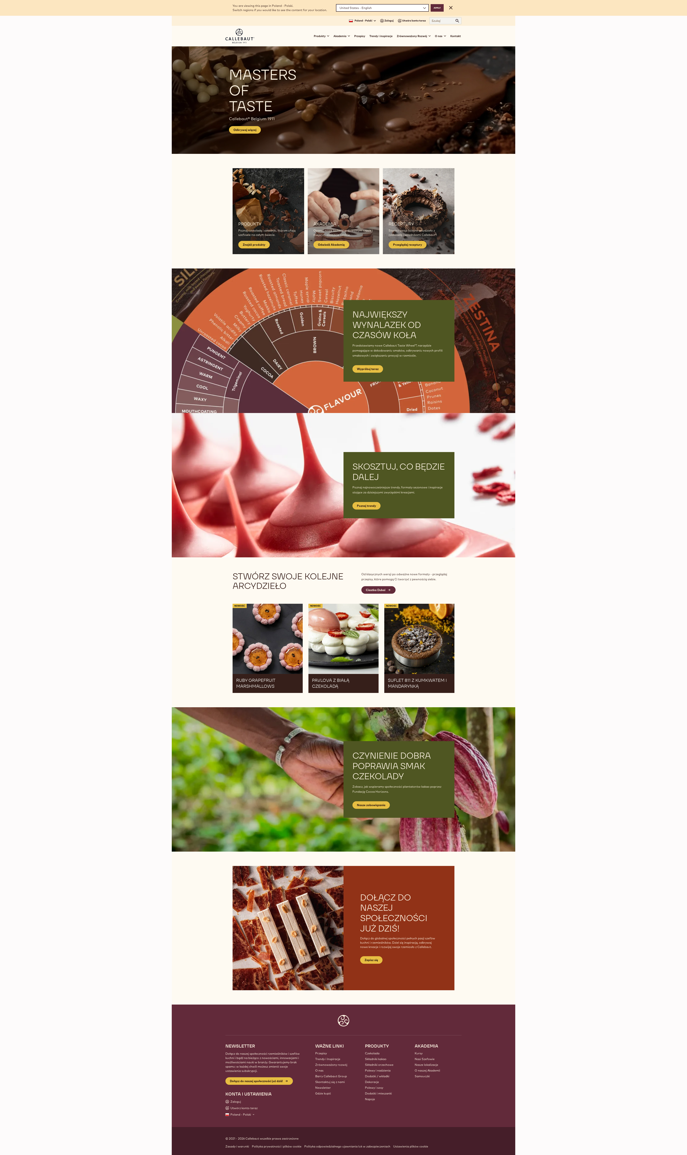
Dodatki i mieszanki (378, 1093)
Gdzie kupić (323, 1093)
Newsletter (323, 1087)
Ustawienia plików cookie (410, 1146)
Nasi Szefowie (425, 1059)
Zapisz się (371, 960)
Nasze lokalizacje (426, 1065)
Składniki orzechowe (379, 1065)
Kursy (419, 1053)
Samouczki (422, 1076)
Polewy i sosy (374, 1087)
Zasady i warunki (237, 1146)
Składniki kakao (375, 1059)
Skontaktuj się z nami (330, 1082)
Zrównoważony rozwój (331, 1065)
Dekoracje (372, 1082)
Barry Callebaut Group (331, 1076)
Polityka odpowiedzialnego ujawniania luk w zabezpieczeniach (347, 1146)
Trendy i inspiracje (381, 36)
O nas (319, 1070)
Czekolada (372, 1053)
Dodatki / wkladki (377, 1076)
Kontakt (455, 36)
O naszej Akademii (427, 1070)
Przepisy (359, 36)
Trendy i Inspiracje (327, 1059)
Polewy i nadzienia (378, 1070)
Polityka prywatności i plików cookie (276, 1146)
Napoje (370, 1099)
